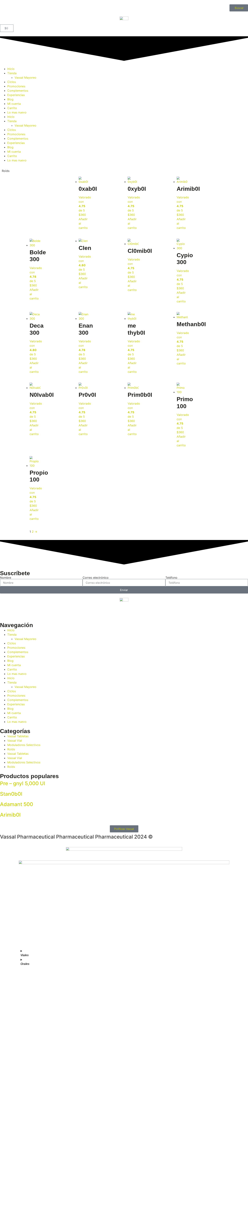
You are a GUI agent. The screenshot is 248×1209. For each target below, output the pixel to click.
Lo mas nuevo (17, 112)
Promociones (16, 86)
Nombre (5, 577)
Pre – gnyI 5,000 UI (22, 783)
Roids (11, 749)
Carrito (12, 108)
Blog (10, 99)
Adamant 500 (16, 804)
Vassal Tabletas (18, 736)
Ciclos (11, 82)
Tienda (12, 73)
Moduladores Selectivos (23, 745)
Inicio (11, 69)
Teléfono (171, 577)
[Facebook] (4, 612)
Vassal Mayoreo (25, 77)
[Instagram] (14, 612)
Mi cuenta (14, 103)
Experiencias (16, 95)
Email (9, 1039)
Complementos (17, 90)
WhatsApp (13, 1060)
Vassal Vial (14, 740)
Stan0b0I (11, 794)
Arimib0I (10, 815)
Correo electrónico (96, 577)
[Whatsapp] (24, 612)
